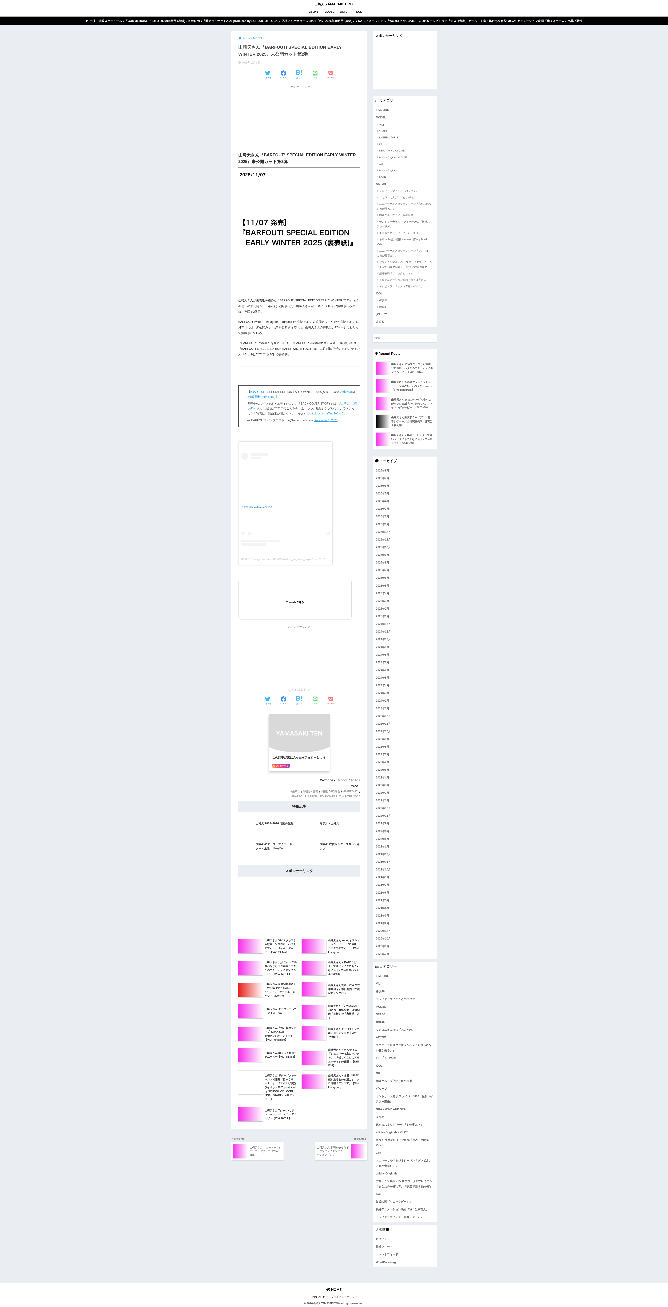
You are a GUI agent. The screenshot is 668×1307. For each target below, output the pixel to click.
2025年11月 (383, 539)
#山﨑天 (344, 403)
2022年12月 (383, 808)
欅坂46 (383, 300)
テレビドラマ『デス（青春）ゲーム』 (401, 286)
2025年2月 (382, 608)
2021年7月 (382, 884)
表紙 (325, 791)
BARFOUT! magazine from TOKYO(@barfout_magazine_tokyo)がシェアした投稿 (286, 559)
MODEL (329, 11)
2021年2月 (382, 923)
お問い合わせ (320, 1297)
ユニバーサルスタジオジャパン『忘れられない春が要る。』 (404, 206)
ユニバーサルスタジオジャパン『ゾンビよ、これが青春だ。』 (404, 253)
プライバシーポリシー (344, 1297)
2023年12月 (383, 716)
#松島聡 (347, 392)
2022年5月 (382, 838)
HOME (336, 1290)
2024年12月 (383, 624)
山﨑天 (296, 791)
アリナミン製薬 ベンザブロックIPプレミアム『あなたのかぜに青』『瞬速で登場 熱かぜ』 (404, 264)
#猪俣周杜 (254, 396)
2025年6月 (382, 577)
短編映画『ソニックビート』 (396, 273)
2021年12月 (383, 854)
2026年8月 (382, 470)
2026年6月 (382, 485)
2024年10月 (383, 639)
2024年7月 (382, 662)
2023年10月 (383, 731)
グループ (381, 314)
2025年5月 (382, 585)
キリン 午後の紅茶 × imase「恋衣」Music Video (402, 242)
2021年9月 (382, 877)
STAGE (383, 131)
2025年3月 (382, 600)
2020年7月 (382, 954)
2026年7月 (382, 478)
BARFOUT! (351, 791)
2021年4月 (382, 907)
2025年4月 (382, 593)
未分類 (380, 321)
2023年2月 (382, 792)
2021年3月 (382, 915)
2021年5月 (382, 900)
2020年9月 (382, 946)
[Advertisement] (299, 115)
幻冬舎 (336, 791)
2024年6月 (382, 670)
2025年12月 (383, 531)
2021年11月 (383, 861)
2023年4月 (382, 777)
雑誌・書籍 (311, 791)
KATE (382, 176)
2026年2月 (382, 516)
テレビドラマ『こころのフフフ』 (398, 190)
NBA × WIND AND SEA (392, 150)
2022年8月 (382, 831)
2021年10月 (383, 869)
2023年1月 (382, 800)
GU (381, 144)
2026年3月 (382, 508)
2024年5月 (382, 677)
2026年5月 (382, 493)
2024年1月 (382, 708)
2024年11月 (383, 631)
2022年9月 (382, 823)
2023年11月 (383, 723)
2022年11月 (383, 815)
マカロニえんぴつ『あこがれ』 (397, 197)
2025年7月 (382, 570)
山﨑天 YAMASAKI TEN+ (334, 4)
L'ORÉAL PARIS (388, 137)
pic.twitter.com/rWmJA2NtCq (326, 413)
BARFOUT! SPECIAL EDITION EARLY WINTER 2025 (326, 796)
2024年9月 (382, 647)
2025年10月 (383, 547)
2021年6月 (382, 892)
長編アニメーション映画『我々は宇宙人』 (404, 279)
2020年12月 (383, 931)
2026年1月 (382, 524)
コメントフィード (387, 1254)
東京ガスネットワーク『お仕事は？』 (401, 232)
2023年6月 (382, 762)
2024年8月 (382, 654)
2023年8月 (382, 746)
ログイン (381, 1239)
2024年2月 (382, 700)
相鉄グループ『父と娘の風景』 (397, 215)
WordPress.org (386, 1262)
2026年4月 (382, 501)
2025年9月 (382, 554)
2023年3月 (382, 785)
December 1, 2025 (325, 420)
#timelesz (268, 396)
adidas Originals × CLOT (393, 157)
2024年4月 (382, 685)
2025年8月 (382, 562)
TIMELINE (312, 11)
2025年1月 (382, 616)
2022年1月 (382, 846)
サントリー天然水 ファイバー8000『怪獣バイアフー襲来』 (404, 224)
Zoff (381, 163)
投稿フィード (384, 1246)
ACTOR (344, 11)
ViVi (381, 124)
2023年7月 (382, 754)
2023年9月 (382, 739)
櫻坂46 (383, 307)
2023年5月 (382, 769)
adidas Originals (388, 170)
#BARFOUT (258, 392)
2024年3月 (382, 693)
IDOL (359, 11)
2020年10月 (383, 938)
